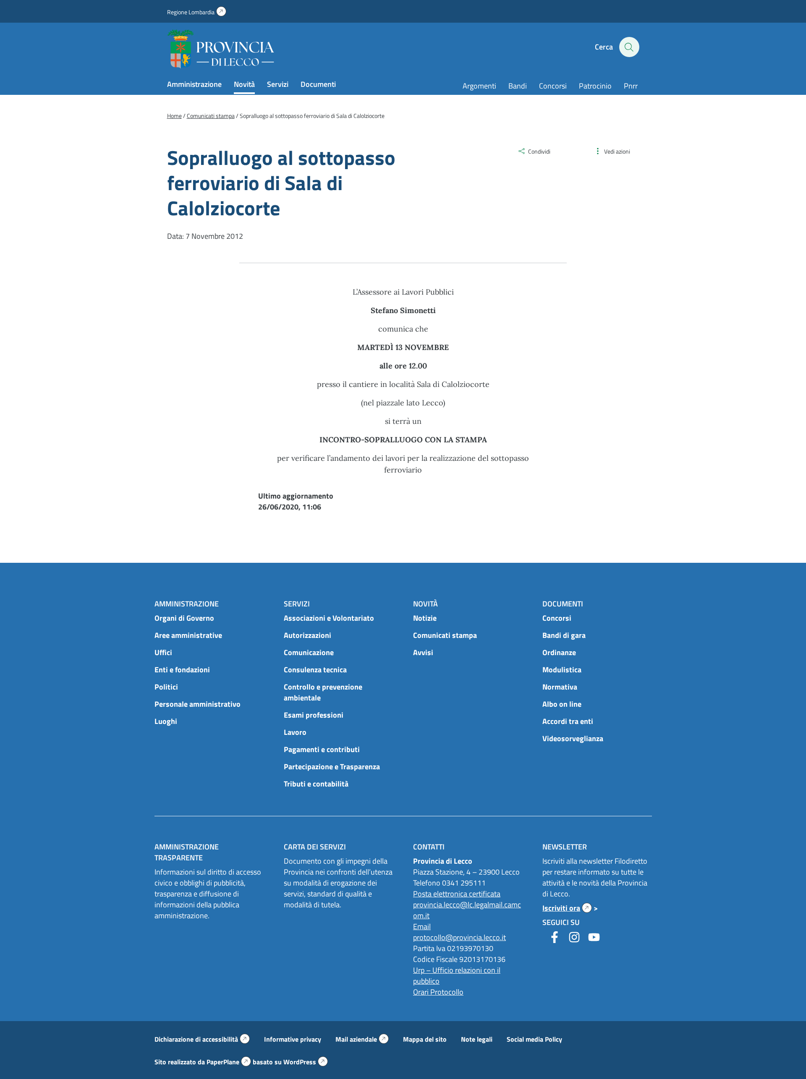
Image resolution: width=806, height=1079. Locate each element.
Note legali (476, 1039)
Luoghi (165, 721)
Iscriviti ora (567, 908)
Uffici (163, 652)
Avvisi (423, 652)
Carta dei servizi (315, 846)
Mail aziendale (362, 1039)
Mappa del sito (425, 1039)
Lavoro (295, 732)
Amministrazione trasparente (186, 852)
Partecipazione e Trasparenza (332, 766)
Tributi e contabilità (316, 783)
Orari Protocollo (438, 992)
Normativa (559, 686)
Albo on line (561, 704)
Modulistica (561, 669)
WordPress (305, 1062)
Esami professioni (313, 715)
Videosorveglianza (572, 738)
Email (422, 926)
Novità (244, 84)
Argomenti (479, 85)
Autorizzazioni (307, 635)
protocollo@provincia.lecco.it (459, 937)
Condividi (539, 151)
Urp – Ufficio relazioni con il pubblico (456, 975)
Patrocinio (595, 85)
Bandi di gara (564, 635)
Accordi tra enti (567, 721)
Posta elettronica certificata (456, 893)
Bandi (517, 85)
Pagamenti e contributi (322, 749)
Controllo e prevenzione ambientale (323, 692)
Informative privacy (292, 1039)
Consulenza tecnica (315, 669)
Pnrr (631, 85)
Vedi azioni (617, 151)
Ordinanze (559, 652)
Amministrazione (194, 84)
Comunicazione (309, 652)
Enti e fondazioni (182, 669)
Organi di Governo (184, 618)
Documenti (318, 84)
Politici (166, 686)
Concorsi (553, 85)
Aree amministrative (188, 635)
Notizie (425, 618)
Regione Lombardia (196, 12)
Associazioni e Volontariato (329, 618)
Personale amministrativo (197, 704)
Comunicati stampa (445, 635)
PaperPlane (229, 1062)
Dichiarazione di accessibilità (202, 1039)
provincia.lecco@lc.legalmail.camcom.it (467, 910)
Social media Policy (534, 1039)
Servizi (277, 84)
